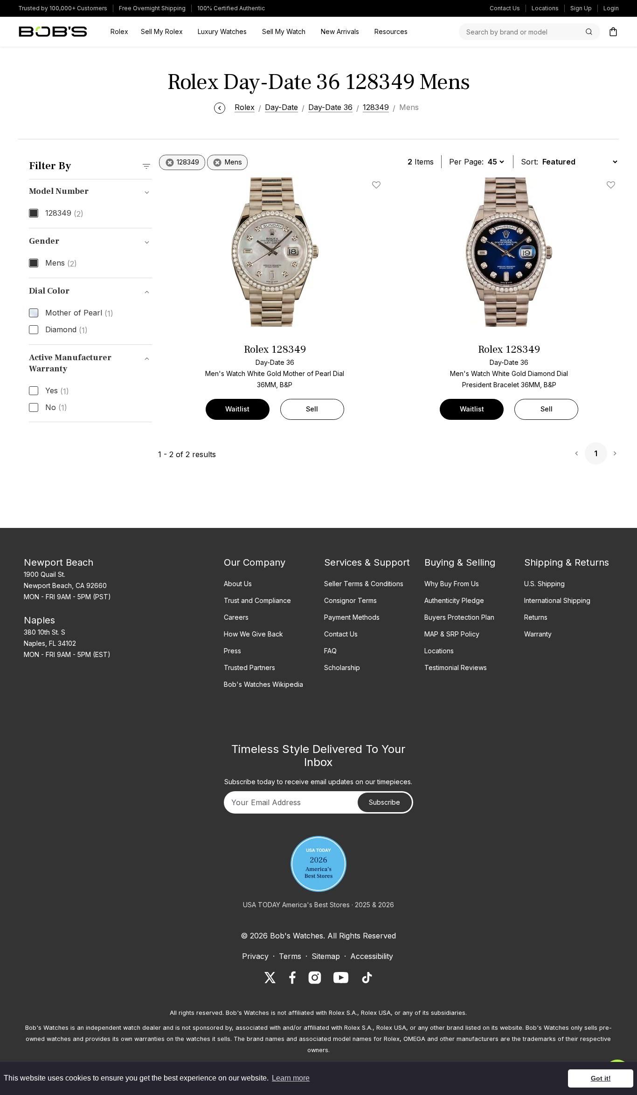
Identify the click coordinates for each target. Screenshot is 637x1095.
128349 (64, 213)
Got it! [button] (601, 1078)
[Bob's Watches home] (53, 32)
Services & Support (367, 562)
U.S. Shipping (544, 584)
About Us (238, 584)
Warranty (538, 634)
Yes (57, 391)
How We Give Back (253, 634)
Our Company (254, 562)
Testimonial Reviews (455, 667)
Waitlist (237, 409)
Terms (290, 956)
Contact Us (505, 8)
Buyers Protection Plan (459, 617)
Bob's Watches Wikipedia (263, 684)
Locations (545, 8)
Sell (312, 409)
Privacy (255, 956)
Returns (535, 617)
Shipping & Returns (566, 562)
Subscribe (384, 802)
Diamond (66, 330)
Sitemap (326, 956)
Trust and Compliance (257, 600)
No (56, 408)
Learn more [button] (291, 1078)
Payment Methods (352, 617)
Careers (236, 617)
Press (232, 651)
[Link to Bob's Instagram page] (314, 977)
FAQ (330, 651)
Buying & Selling (459, 562)
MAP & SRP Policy (451, 634)
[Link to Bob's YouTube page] (340, 977)
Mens (61, 263)
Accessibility (371, 956)
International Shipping (557, 600)
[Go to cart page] (613, 31)
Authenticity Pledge (454, 600)
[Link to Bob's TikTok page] (367, 977)
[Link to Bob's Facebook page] (292, 977)
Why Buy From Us (451, 584)
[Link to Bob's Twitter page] (270, 977)
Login (611, 8)
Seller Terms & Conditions (363, 584)
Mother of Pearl (79, 313)
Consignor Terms (350, 600)
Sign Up (581, 8)
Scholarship (342, 667)
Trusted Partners (249, 667)
